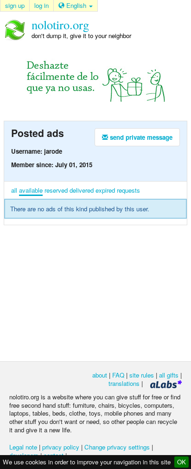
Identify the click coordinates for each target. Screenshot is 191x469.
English (76, 5)
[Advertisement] (95, 292)
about (99, 375)
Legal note (23, 447)
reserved (56, 190)
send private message (140, 137)
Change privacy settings (117, 447)
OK (181, 461)
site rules (141, 375)
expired (105, 190)
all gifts (168, 375)
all (14, 190)
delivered (82, 190)
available (31, 190)
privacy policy (60, 447)
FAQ (118, 375)
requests (128, 190)
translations (124, 383)
